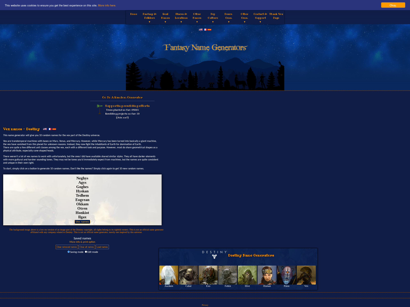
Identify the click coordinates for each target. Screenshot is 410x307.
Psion (286, 286)
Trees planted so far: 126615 (122, 109)
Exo (208, 286)
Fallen (228, 286)
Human (267, 286)
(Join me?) (122, 117)
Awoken (168, 286)
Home (133, 14)
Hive (247, 286)
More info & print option (82, 242)
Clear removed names (67, 247)
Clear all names (87, 247)
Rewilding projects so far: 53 (122, 113)
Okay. (393, 5)
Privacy (205, 305)
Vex (306, 286)
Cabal (188, 286)
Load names (102, 247)
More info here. (107, 5)
